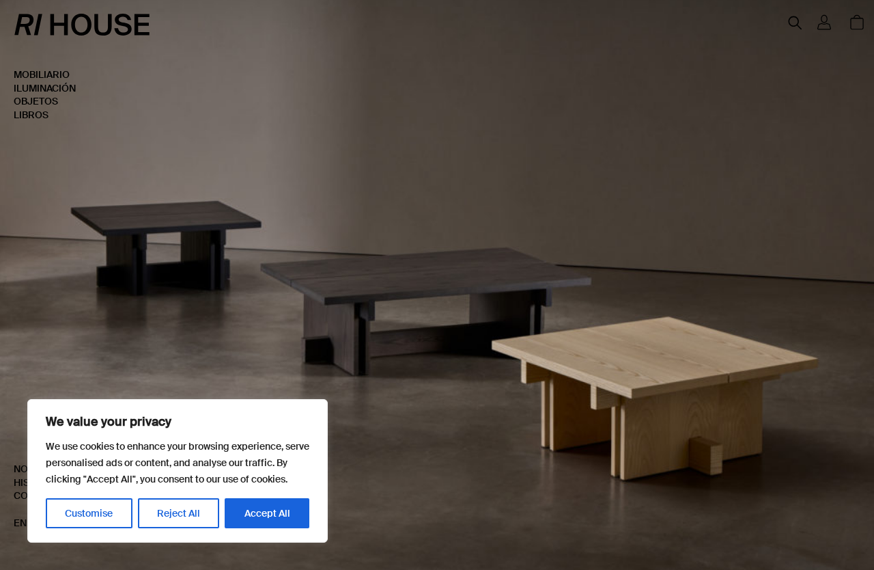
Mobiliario (42, 74)
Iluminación (45, 88)
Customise (89, 513)
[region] (177, 471)
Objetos (36, 101)
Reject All (178, 513)
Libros (31, 115)
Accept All (267, 513)
